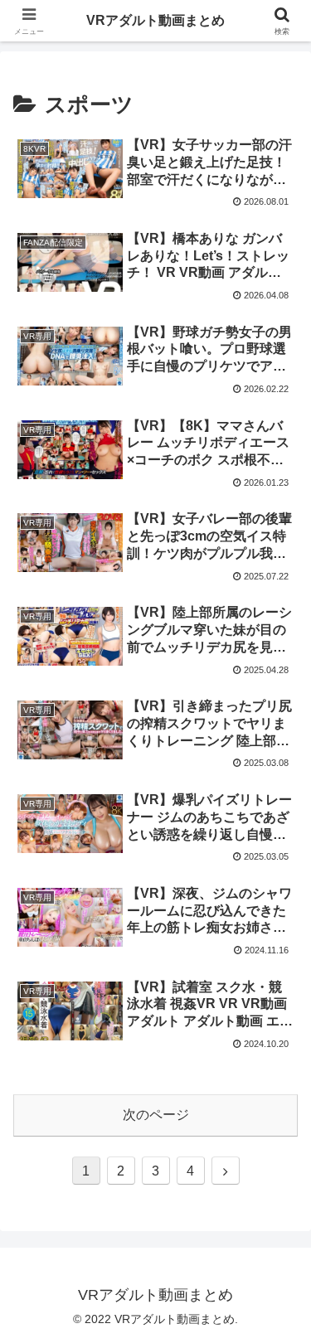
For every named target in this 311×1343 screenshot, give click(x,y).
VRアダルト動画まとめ (155, 20)
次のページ (156, 1115)
